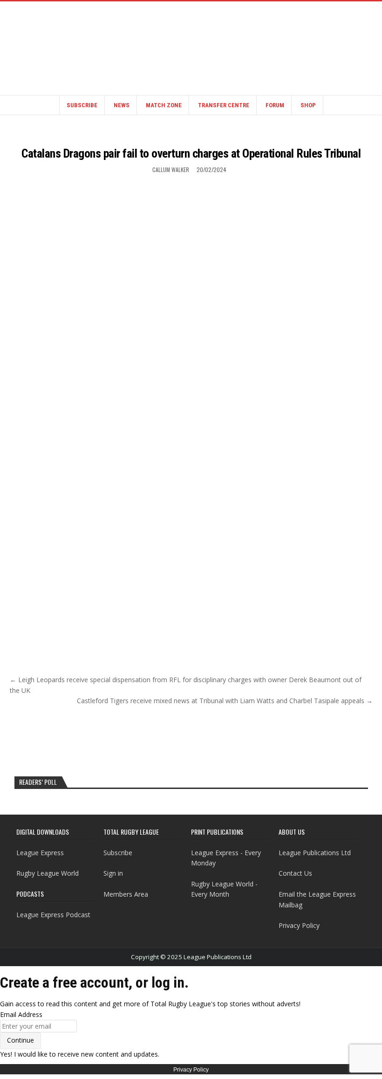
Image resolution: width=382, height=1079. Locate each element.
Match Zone (164, 105)
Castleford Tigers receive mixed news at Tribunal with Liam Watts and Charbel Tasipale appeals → (225, 700)
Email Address (21, 1014)
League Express (40, 852)
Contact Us (295, 873)
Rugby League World (47, 873)
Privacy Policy (299, 925)
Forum (275, 105)
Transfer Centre (223, 105)
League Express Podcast (53, 914)
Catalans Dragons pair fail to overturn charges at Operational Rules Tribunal (191, 153)
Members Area (125, 894)
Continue (20, 1040)
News (122, 105)
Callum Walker (170, 169)
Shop (308, 105)
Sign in (113, 873)
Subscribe (82, 105)
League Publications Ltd (315, 852)
